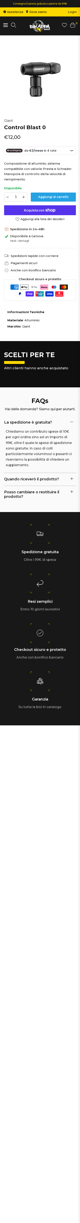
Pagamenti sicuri (24, 263)
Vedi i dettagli (19, 240)
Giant (8, 121)
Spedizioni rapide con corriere (34, 256)
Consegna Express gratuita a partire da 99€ (40, 3)
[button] (13, 26)
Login (72, 12)
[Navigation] (5, 25)
